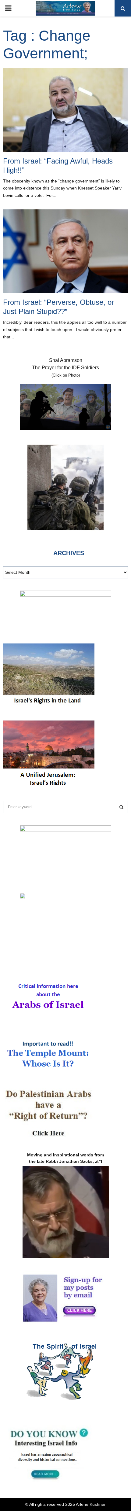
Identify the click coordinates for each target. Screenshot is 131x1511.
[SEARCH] (121, 807)
